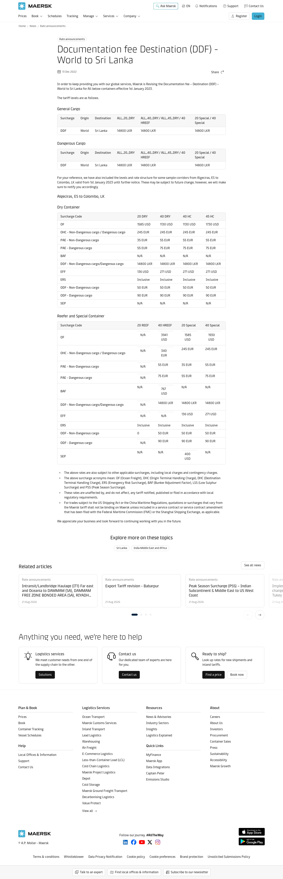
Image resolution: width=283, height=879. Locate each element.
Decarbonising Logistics (98, 797)
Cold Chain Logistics (95, 766)
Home (22, 26)
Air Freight (89, 748)
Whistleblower (74, 857)
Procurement (219, 735)
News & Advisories (158, 717)
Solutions (45, 674)
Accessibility (218, 760)
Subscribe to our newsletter (189, 872)
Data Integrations (158, 767)
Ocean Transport (93, 717)
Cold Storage (91, 785)
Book (35, 16)
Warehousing (91, 741)
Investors (216, 729)
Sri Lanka (121, 548)
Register (241, 16)
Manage (88, 16)
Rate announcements (52, 26)
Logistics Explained (159, 735)
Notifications (206, 5)
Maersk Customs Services (99, 723)
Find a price (213, 674)
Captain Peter (155, 773)
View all (87, 811)
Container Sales (220, 741)
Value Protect (91, 803)
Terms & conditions (46, 857)
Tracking (72, 16)
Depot (86, 778)
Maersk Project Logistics (98, 772)
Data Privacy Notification (105, 857)
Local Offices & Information (37, 755)
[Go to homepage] (35, 6)
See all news (252, 565)
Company (130, 16)
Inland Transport (93, 729)
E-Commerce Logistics (97, 754)
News (33, 26)
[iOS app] (252, 832)
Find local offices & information (136, 872)
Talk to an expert (91, 872)
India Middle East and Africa (150, 548)
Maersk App (154, 761)
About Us (216, 723)
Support (232, 6)
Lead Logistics (91, 735)
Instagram (158, 842)
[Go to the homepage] (34, 836)
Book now (237, 674)
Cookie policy (136, 857)
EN (188, 6)
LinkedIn (125, 842)
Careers (215, 717)
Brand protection (191, 857)
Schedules (55, 16)
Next (259, 614)
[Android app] (252, 841)
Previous (248, 614)
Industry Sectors (157, 723)
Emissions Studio (157, 779)
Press (213, 748)
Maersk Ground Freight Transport (104, 791)
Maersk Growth (220, 766)
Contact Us (256, 6)
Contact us (129, 674)
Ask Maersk (168, 6)
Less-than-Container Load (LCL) (103, 760)
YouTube (142, 842)
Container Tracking (31, 729)
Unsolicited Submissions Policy (229, 857)
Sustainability (219, 754)
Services (108, 16)
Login (258, 16)
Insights (151, 729)
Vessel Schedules (29, 735)
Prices (22, 16)
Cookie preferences (162, 857)
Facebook (133, 842)
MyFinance (153, 755)
